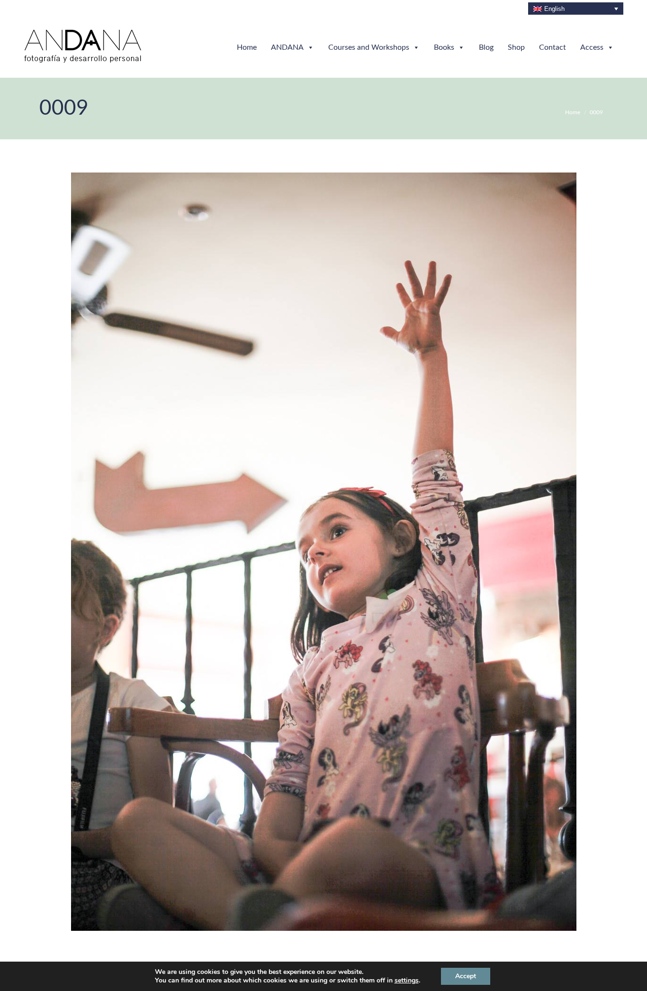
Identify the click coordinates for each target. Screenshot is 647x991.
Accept (465, 976)
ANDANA (287, 47)
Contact (552, 47)
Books (444, 47)
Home (247, 47)
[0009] (323, 552)
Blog (486, 47)
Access (591, 47)
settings (407, 980)
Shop (516, 47)
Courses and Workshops (368, 47)
